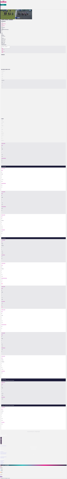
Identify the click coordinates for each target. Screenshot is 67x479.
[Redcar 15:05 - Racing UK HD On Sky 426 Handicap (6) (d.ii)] (8, 11)
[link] (9, 11)
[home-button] (1, 3)
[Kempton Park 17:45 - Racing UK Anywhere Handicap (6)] (23, 11)
